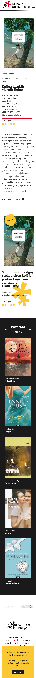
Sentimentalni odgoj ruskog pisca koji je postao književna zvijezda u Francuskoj (17, 278)
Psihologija (26, 643)
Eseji (16, 643)
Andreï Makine (8, 73)
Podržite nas (12, 637)
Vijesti (8, 640)
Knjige (17, 640)
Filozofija (23, 646)
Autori (8, 643)
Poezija (12, 646)
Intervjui (26, 640)
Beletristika (16, 78)
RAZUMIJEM (18, 672)
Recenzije (25, 637)
